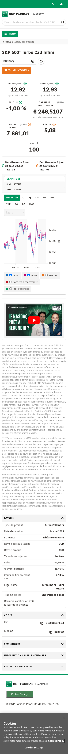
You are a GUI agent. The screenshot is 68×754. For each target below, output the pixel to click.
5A (23, 203)
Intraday (12, 197)
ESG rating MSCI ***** (18, 666)
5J (30, 197)
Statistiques (12, 644)
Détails (10, 518)
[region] (34, 733)
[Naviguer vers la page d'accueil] (23, 14)
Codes (10, 615)
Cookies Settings (19, 694)
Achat (16, 275)
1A (16, 203)
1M (37, 197)
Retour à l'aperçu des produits (19, 41)
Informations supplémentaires (25, 655)
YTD (8, 203)
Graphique (13, 178)
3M (44, 197)
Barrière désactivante (25, 282)
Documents (14, 189)
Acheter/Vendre (18, 70)
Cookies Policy (56, 740)
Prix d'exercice (41, 117)
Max (32, 203)
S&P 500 (53, 275)
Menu (12, 33)
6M (52, 197)
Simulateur (13, 184)
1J (23, 197)
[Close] (64, 718)
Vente (34, 275)
